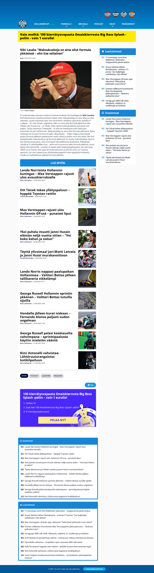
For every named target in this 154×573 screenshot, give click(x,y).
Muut (112, 24)
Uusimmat (28, 441)
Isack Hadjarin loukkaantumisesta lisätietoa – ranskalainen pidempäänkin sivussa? (58, 556)
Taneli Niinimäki (26, 196)
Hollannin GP (44, 24)
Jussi (22, 58)
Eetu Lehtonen (26, 180)
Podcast (98, 24)
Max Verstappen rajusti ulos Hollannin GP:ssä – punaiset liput (45, 212)
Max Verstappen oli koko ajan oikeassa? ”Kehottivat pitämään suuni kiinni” (58, 522)
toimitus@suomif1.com (94, 569)
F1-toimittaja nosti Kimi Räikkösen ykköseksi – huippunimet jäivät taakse (57, 511)
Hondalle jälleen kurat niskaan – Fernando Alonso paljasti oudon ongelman (45, 317)
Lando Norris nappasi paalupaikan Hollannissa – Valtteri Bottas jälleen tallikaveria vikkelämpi (48, 275)
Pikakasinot (128, 24)
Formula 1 (66, 24)
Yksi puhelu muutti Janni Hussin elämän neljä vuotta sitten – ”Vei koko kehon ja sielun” (45, 235)
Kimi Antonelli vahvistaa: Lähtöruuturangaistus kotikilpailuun (39, 356)
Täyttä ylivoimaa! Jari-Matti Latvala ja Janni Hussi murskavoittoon (48, 253)
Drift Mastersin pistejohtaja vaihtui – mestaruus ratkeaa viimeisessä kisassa (59, 538)
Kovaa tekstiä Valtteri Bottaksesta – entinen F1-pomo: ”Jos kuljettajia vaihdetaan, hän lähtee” (56, 516)
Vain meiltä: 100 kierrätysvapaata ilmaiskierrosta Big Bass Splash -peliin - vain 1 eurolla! (73, 36)
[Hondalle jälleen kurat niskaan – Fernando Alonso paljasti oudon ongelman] (87, 320)
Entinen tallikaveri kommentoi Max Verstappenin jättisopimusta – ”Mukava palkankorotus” (59, 528)
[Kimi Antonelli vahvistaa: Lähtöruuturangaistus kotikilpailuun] (87, 360)
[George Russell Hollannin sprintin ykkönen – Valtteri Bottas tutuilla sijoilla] (87, 300)
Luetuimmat (29, 505)
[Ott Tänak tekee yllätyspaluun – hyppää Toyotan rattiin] (87, 197)
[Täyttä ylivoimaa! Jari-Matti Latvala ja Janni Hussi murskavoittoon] (87, 259)
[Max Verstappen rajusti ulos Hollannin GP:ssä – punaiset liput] (87, 217)
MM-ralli (83, 24)
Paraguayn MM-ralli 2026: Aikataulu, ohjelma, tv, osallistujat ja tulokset (57, 533)
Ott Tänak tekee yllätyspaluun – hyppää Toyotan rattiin (45, 192)
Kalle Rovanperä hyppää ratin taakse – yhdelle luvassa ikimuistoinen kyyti (58, 546)
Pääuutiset (58, 376)
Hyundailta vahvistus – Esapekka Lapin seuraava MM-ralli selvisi (53, 542)
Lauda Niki (46, 376)
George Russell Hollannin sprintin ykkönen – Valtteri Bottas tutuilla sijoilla (46, 297)
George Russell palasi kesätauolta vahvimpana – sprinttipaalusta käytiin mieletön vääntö (46, 336)
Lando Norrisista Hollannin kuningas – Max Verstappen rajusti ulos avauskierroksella (47, 173)
